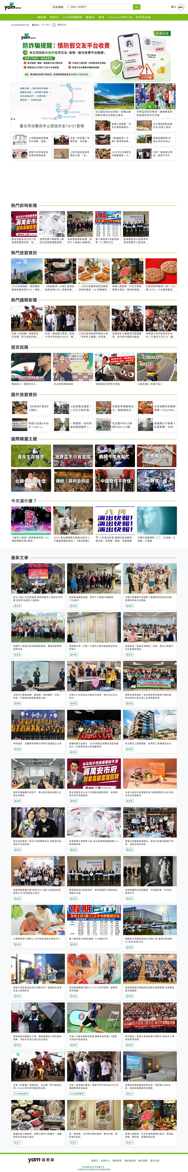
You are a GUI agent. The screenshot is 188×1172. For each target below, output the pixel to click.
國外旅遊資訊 (24, 394)
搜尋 (101, 17)
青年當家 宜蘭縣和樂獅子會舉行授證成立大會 (37, 743)
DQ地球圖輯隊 (72, 17)
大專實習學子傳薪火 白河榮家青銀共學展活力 (36, 938)
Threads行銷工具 (120, 17)
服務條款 (117, 1160)
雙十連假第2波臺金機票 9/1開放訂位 (88, 938)
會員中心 (105, 1160)
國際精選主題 (24, 439)
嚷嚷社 (90, 17)
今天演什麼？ (24, 501)
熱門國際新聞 (24, 300)
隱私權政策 (130, 1160)
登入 (173, 7)
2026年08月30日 (20, 25)
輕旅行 (54, 17)
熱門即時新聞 (24, 205)
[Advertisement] (88, 182)
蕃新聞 (41, 17)
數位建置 (143, 1160)
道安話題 (20, 347)
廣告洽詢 (154, 1160)
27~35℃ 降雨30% (54, 24)
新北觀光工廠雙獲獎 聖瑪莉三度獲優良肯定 (148, 743)
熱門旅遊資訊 (24, 252)
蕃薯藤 (12, 6)
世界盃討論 (143, 17)
